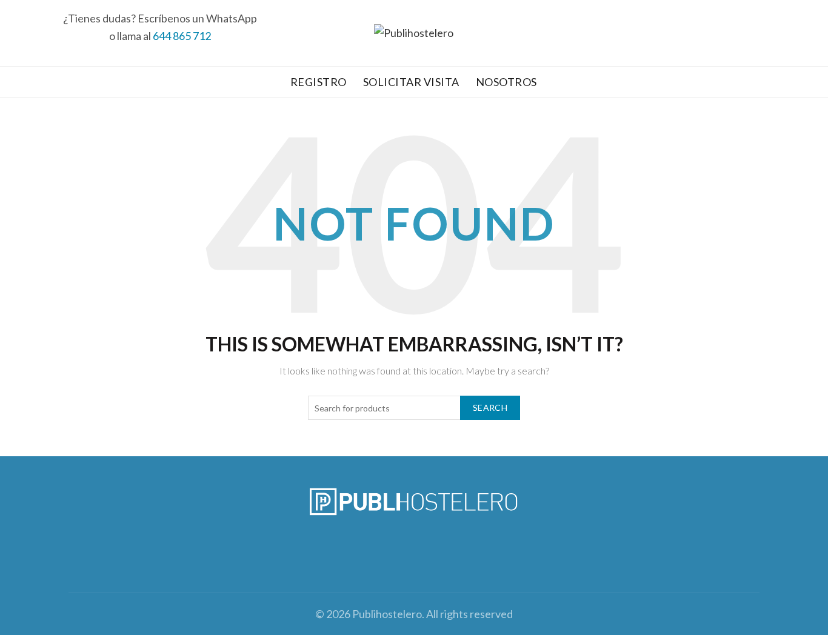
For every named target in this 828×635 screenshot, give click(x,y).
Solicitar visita (411, 81)
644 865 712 (182, 35)
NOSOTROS (506, 81)
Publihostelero (387, 613)
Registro (318, 81)
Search (490, 407)
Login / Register (787, 33)
